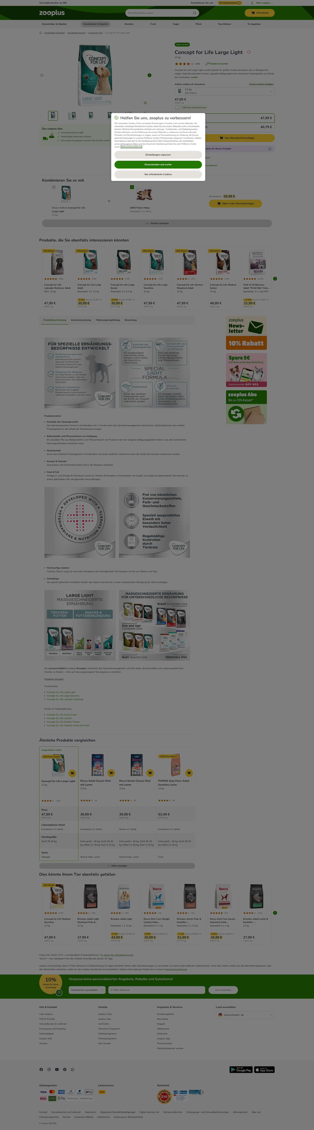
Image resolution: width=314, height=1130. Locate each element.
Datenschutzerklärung (131, 147)
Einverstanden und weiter (158, 164)
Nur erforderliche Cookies (158, 174)
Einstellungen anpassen (158, 154)
